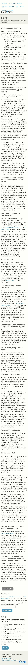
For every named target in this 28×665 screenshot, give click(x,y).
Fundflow (11, 6)
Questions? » (7, 589)
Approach (4, 6)
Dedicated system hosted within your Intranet (13, 636)
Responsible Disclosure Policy (11, 660)
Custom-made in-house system (12, 639)
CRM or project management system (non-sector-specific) (13, 628)
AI (9, 3)
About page (10, 280)
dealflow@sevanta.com (12, 227)
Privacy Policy (6, 658)
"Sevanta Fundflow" (7, 533)
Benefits (19, 3)
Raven (13, 3)
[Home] (7, 12)
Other (5, 644)
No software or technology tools (12, 642)
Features (4, 3)
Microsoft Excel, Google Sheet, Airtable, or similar (14, 625)
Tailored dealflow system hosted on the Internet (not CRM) (14, 632)
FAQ (17, 6)
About (22, 6)
